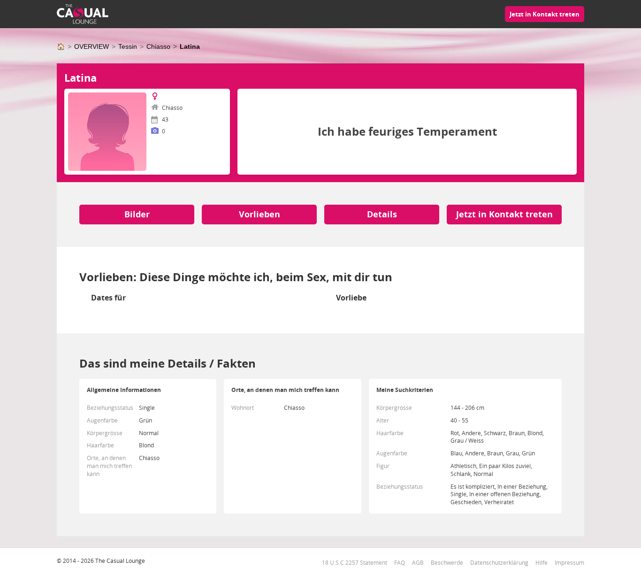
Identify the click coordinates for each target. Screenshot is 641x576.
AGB (418, 562)
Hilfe (541, 562)
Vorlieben (259, 214)
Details (382, 214)
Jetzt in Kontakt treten (545, 14)
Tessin (127, 46)
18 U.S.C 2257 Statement (354, 562)
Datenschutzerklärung (499, 562)
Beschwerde (447, 562)
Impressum (569, 562)
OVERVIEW (91, 46)
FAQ (399, 562)
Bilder (137, 214)
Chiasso (158, 46)
